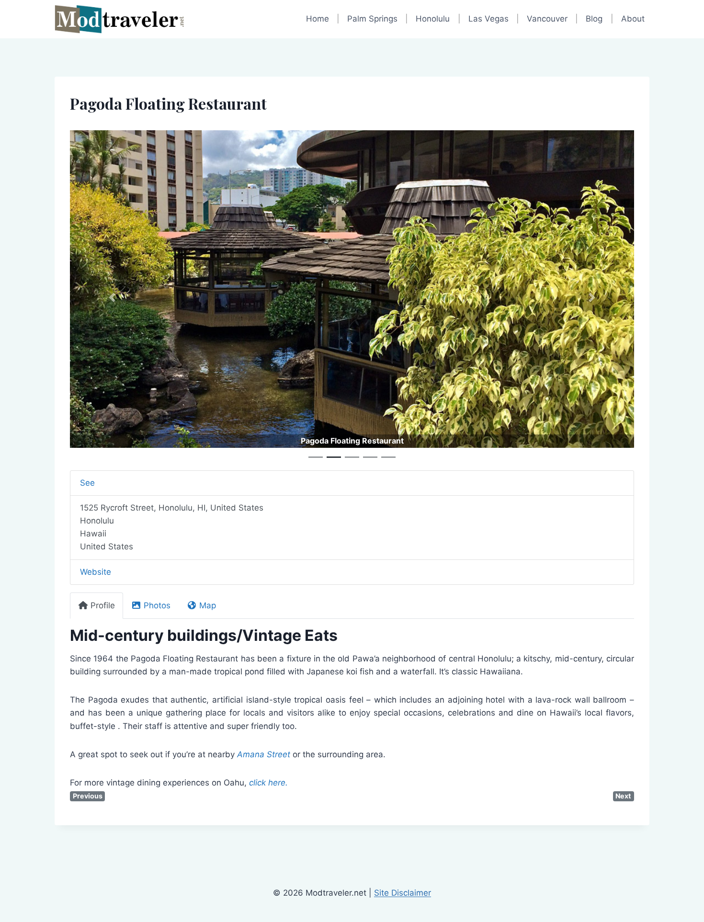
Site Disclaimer (402, 893)
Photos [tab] (157, 605)
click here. (268, 782)
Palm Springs (372, 18)
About (633, 18)
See (87, 483)
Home (317, 18)
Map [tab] (207, 605)
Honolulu (433, 18)
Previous (87, 796)
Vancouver (547, 18)
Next (623, 796)
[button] (112, 297)
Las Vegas (488, 18)
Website (95, 572)
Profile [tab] (103, 605)
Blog (594, 18)
